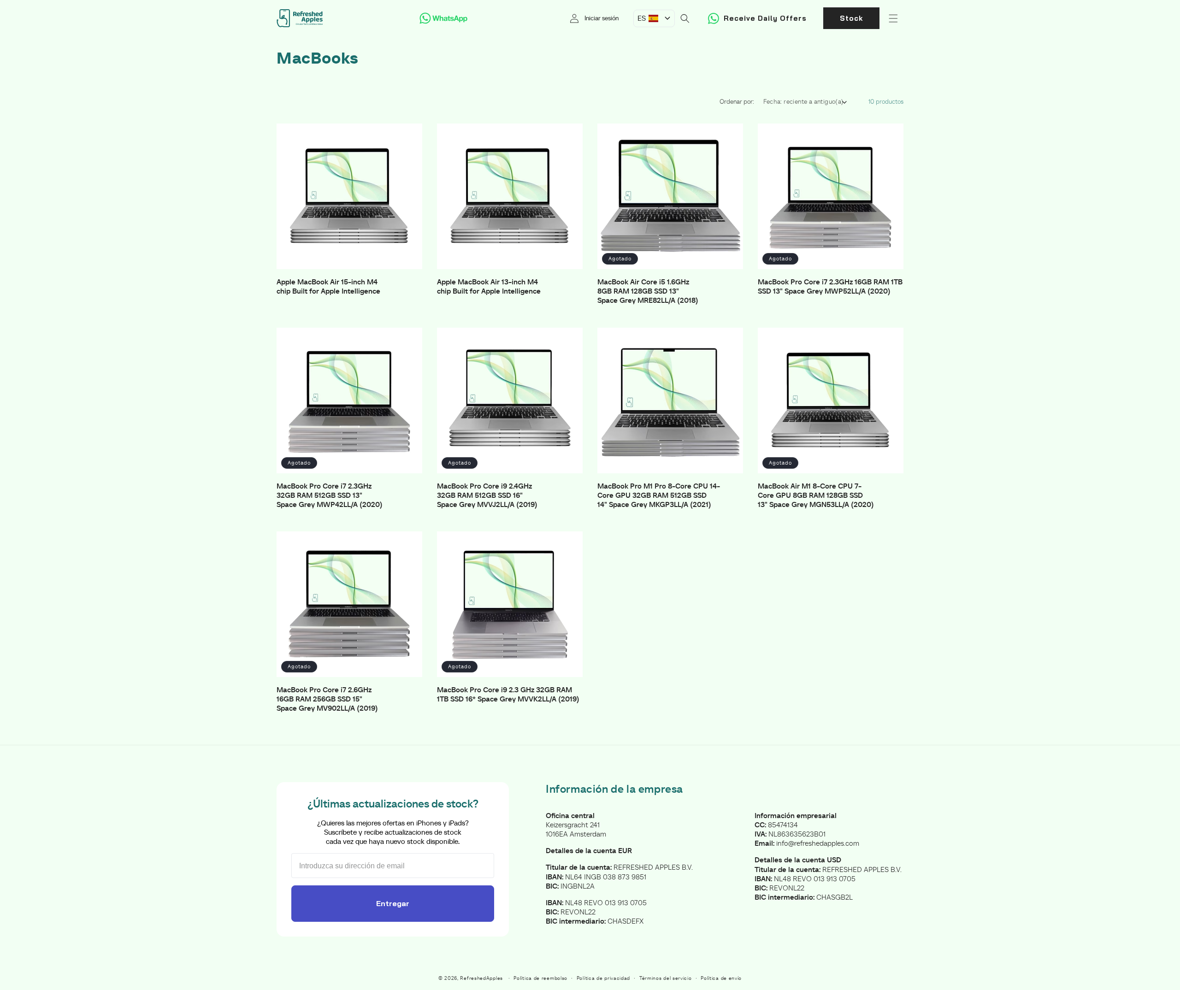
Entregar (590, 567)
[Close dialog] (682, 401)
